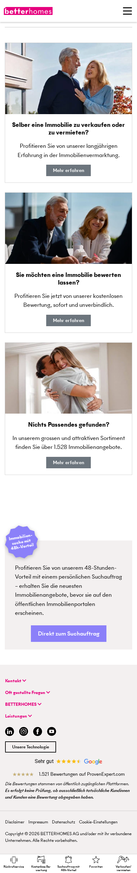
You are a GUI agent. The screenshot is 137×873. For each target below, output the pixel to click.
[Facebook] (38, 732)
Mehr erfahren (68, 170)
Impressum (38, 822)
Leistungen (16, 716)
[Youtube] (52, 732)
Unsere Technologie (30, 747)
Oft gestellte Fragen (25, 693)
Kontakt (13, 681)
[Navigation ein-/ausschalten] (127, 11)
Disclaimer (15, 822)
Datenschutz (63, 822)
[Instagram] (24, 732)
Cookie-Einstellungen (98, 822)
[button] (68, 633)
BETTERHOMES (21, 704)
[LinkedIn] (8, 732)
